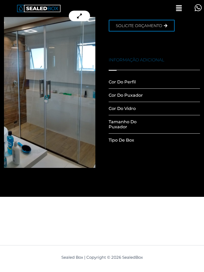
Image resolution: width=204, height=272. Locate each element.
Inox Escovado (169, 81)
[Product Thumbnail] (79, 16)
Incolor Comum (171, 108)
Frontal (161, 140)
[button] (178, 8)
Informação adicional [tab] (136, 59)
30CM (160, 124)
